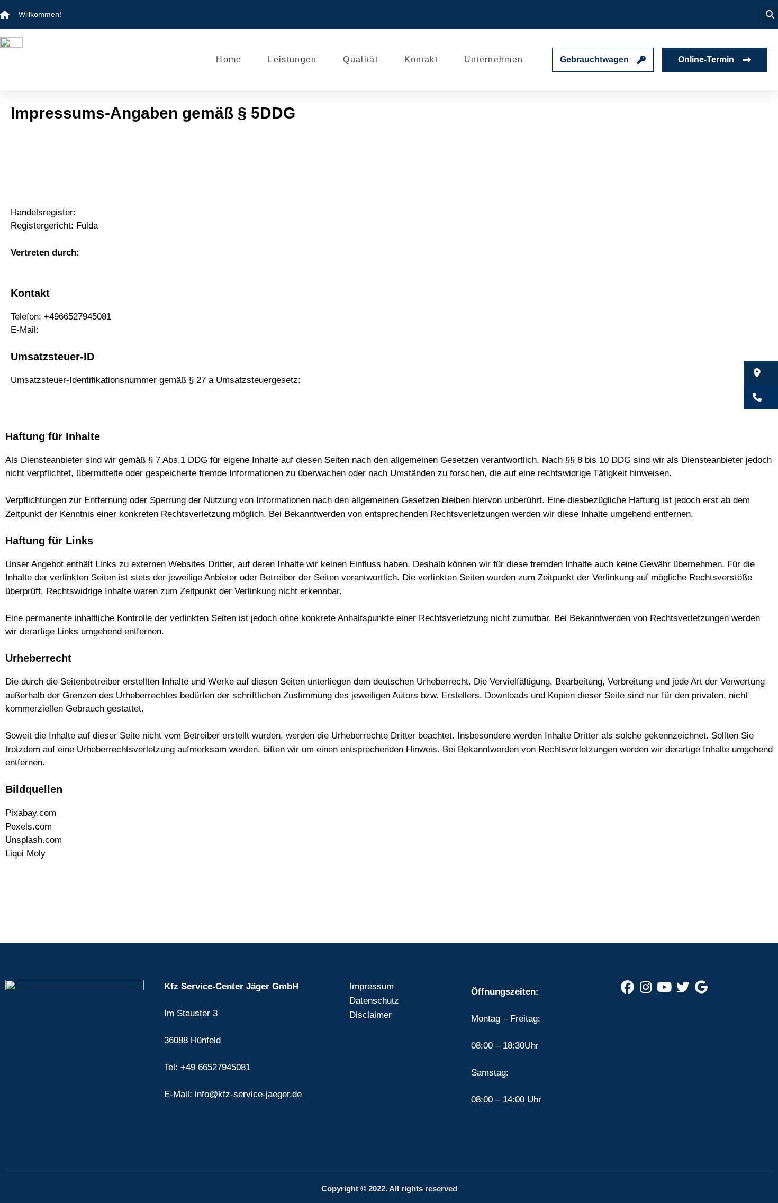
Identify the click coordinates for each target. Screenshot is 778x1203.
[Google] (701, 988)
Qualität (360, 59)
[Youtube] (664, 988)
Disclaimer (370, 1015)
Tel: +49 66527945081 (207, 1067)
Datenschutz (374, 1001)
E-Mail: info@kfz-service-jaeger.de (233, 1094)
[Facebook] (627, 988)
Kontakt (421, 59)
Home (228, 59)
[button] (770, 14)
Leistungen (292, 59)
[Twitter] (683, 988)
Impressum (371, 986)
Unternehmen (493, 59)
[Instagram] (646, 988)
